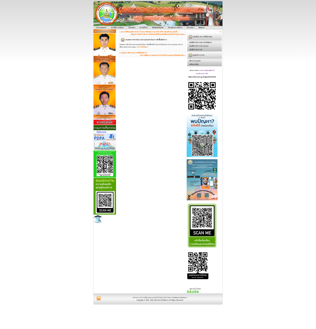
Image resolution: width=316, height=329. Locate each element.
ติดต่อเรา (202, 28)
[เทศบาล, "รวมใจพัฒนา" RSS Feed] (99, 298)
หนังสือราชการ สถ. (196, 49)
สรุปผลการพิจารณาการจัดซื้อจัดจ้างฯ (134, 53)
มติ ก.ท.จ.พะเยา (195, 61)
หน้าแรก (136, 298)
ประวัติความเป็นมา (117, 28)
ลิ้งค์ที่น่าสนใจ (101, 132)
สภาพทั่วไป (144, 28)
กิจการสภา (190, 28)
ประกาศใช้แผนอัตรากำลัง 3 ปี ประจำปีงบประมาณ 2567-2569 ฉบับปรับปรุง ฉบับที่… (150, 32)
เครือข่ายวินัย (194, 64)
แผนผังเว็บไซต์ (157, 298)
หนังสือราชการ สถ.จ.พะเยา (198, 46)
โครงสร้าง (131, 28)
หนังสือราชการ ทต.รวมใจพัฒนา (200, 42)
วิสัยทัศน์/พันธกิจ (158, 28)
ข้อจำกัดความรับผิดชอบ (171, 298)
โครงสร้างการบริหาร (175, 28)
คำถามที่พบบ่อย (145, 298)
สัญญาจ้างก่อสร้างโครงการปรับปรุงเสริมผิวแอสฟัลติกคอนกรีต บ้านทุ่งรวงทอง (157, 34)
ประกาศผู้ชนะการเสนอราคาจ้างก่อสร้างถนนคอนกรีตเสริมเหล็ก (162, 55)
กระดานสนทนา (101, 28)
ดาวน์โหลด (142, 47)
